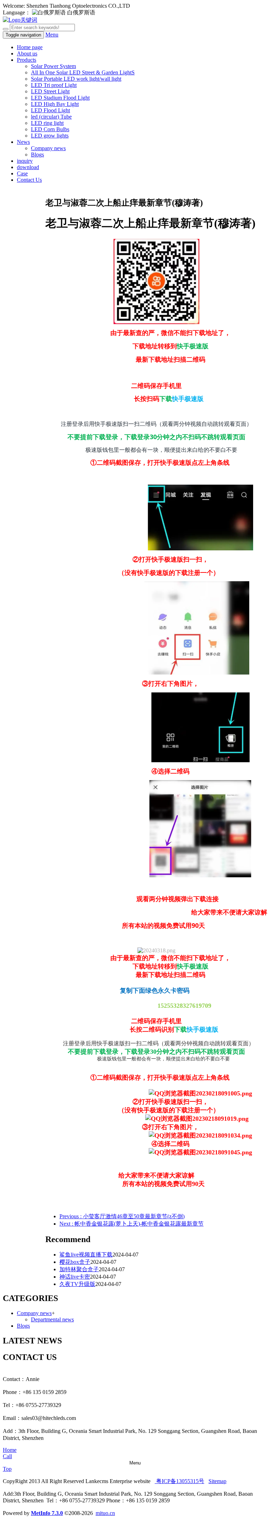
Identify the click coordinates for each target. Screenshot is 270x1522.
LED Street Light (50, 91)
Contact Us (29, 180)
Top (7, 1469)
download (28, 167)
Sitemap (217, 1481)
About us (27, 53)
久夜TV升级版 (77, 1284)
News (23, 142)
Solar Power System (53, 66)
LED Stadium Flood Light (60, 98)
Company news (48, 148)
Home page (30, 47)
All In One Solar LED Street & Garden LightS (83, 72)
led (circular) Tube (51, 117)
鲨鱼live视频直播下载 (85, 1255)
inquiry (25, 161)
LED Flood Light (50, 110)
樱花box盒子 (74, 1262)
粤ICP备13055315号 (179, 1481)
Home (10, 1450)
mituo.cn (105, 1513)
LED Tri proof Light (54, 85)
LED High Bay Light (55, 104)
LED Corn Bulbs (50, 129)
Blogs (37, 154)
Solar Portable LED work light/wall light (76, 79)
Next (131, 1224)
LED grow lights (50, 136)
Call (7, 1456)
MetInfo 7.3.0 (47, 1513)
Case (22, 173)
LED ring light (47, 123)
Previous (122, 1216)
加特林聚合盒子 (79, 1269)
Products (26, 60)
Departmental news (52, 1319)
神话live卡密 (74, 1277)
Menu (51, 35)
